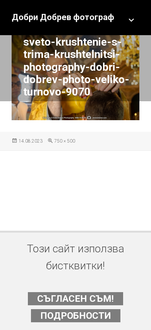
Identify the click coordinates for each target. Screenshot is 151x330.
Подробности (75, 315)
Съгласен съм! (75, 298)
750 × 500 (64, 141)
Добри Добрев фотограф (63, 17)
